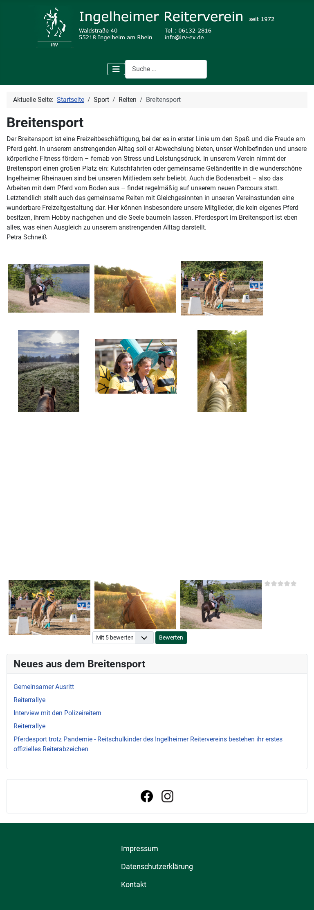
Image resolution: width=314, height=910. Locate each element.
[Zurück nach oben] (299, 894)
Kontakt (133, 885)
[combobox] (166, 69)
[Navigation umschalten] (116, 69)
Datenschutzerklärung (157, 867)
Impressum (139, 849)
